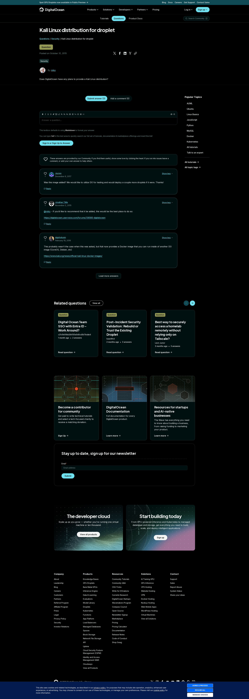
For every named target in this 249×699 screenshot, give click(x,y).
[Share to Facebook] (119, 53)
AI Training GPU (147, 579)
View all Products (90, 668)
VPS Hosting (146, 587)
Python (190, 125)
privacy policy (100, 688)
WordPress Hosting (149, 611)
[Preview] (171, 114)
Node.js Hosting (148, 603)
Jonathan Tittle (61, 202)
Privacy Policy (60, 619)
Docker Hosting (147, 599)
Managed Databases (92, 626)
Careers (178, 2)
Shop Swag (117, 642)
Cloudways (87, 664)
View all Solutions (148, 619)
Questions (119, 18)
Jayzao (58, 173)
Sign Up (62, 435)
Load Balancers (89, 622)
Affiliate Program (61, 607)
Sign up (201, 9)
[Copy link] (135, 53)
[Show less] (172, 173)
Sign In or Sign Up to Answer (56, 143)
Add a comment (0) (119, 98)
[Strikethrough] (51, 114)
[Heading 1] (62, 114)
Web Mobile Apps (148, 607)
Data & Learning (89, 595)
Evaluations (88, 599)
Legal (56, 615)
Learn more (112, 435)
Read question (65, 352)
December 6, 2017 (63, 176)
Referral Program (61, 603)
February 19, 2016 (63, 240)
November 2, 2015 (63, 205)
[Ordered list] (73, 114)
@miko (47, 211)
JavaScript (192, 120)
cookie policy (159, 690)
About (56, 579)
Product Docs (135, 18)
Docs (170, 2)
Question (46, 47)
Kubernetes (192, 141)
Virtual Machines (148, 615)
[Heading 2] (64, 114)
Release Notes (118, 634)
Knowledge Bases (91, 579)
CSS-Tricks (117, 587)
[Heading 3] (67, 114)
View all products (88, 534)
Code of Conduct (119, 638)
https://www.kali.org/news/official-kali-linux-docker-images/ (73, 256)
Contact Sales (203, 2)
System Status (176, 591)
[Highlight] (59, 114)
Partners (57, 599)
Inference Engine (90, 591)
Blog (164, 2)
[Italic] (45, 114)
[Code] (83, 114)
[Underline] (48, 114)
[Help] (174, 114)
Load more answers (108, 276)
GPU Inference (147, 583)
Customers (58, 595)
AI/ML (190, 103)
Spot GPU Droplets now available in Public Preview (62, 2)
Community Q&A (119, 583)
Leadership (59, 583)
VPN (143, 595)
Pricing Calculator (119, 626)
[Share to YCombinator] (130, 53)
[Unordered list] (70, 114)
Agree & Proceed (200, 686)
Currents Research (120, 595)
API (84, 642)
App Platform (88, 619)
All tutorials (192, 147)
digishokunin (60, 237)
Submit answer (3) (96, 98)
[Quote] (75, 114)
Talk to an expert (195, 152)
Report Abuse (176, 587)
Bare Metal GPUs (90, 587)
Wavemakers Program (121, 603)
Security (55, 38)
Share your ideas (177, 595)
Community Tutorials (120, 579)
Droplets (86, 607)
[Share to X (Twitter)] (114, 53)
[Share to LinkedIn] (125, 53)
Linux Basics (193, 114)
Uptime (86, 646)
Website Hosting (148, 591)
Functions (87, 615)
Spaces (86, 630)
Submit (68, 476)
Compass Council (119, 607)
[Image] (56, 114)
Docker (190, 136)
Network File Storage (92, 638)
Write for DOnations (120, 591)
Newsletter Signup (120, 615)
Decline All (200, 690)
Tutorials (104, 18)
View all (96, 303)
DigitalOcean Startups (121, 599)
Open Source (118, 611)
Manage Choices (200, 695)
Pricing (115, 622)
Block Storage (89, 634)
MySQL (190, 130)
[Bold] (43, 114)
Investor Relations (61, 626)
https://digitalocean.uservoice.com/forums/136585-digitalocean (74, 217)
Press (56, 611)
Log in (187, 9)
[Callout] (78, 114)
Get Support (189, 2)
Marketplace (117, 619)
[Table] (81, 114)
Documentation (118, 630)
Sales (172, 583)
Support (173, 579)
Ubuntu (190, 109)
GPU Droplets (89, 583)
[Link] (54, 114)
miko (53, 70)
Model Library (89, 603)
